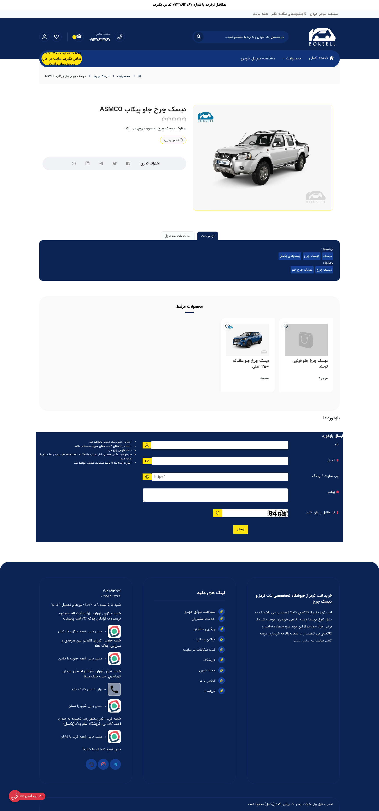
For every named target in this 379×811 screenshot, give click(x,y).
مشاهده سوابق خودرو (324, 13)
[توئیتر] (114, 163)
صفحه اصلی (318, 58)
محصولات (294, 58)
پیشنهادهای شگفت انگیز (288, 13)
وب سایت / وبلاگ (325, 476)
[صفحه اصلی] (139, 76)
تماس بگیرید (171, 140)
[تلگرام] (101, 163)
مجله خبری (207, 670)
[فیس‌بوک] (128, 163)
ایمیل (331, 460)
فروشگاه (209, 660)
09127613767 (112, 591)
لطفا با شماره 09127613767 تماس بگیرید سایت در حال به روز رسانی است (61, 59)
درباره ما (209, 691)
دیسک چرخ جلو (302, 269)
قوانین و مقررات (204, 639)
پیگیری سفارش (204, 629)
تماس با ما (207, 680)
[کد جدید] (217, 513)
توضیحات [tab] (208, 236)
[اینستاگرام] (103, 764)
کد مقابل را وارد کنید (320, 512)
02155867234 (111, 596)
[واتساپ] (74, 163)
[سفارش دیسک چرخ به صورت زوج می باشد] (247, 340)
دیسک (327, 256)
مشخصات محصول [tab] (178, 236)
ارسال (240, 529)
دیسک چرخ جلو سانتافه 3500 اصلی (251, 363)
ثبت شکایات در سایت (199, 649)
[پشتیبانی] (91, 764)
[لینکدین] (87, 163)
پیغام (331, 492)
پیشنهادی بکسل (290, 256)
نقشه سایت (260, 13)
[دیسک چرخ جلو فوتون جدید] (306, 340)
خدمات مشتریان (203, 619)
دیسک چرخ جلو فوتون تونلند (310, 363)
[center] (199, 37)
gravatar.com (69, 454)
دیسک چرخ (101, 76)
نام (337, 444)
